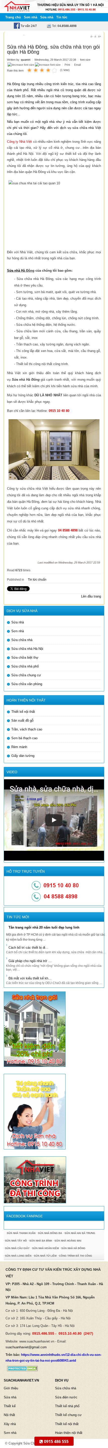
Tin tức (61, 17)
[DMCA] (21, 1368)
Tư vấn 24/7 (28, 26)
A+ (99, 37)
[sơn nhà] (35, 1111)
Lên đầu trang (91, 596)
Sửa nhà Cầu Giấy (17, 1248)
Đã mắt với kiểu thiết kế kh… (30, 978)
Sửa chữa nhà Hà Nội (27, 649)
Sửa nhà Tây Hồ (16, 1240)
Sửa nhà (46, 17)
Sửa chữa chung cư (26, 675)
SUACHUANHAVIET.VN (21, 1380)
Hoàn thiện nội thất (68, 1433)
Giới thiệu (11, 1388)
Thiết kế (10, 1406)
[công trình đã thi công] (35, 1179)
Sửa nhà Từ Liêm (45, 1255)
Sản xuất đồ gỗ (22, 720)
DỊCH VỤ (61, 1380)
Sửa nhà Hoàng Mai (68, 1240)
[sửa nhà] (35, 1029)
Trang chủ (13, 17)
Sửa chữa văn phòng (26, 684)
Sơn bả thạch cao (24, 738)
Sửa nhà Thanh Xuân (21, 1233)
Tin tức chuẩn (37, 579)
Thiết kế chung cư (68, 1415)
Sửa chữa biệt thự (24, 657)
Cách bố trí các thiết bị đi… (28, 947)
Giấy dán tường (22, 756)
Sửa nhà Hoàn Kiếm (45, 1248)
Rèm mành (19, 747)
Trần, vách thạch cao (26, 729)
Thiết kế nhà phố (67, 1406)
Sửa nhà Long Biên (18, 1255)
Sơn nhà (30, 17)
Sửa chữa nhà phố (25, 666)
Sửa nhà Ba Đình (40, 1240)
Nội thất (9, 1415)
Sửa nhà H (15, 270)
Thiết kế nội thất (23, 712)
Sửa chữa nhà (21, 640)
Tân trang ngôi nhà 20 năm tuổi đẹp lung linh (44, 927)
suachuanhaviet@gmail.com (26, 1347)
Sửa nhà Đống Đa (50, 1233)
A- (91, 37)
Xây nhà (10, 1424)
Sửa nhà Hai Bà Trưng (80, 1233)
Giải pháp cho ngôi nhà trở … (30, 961)
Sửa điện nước (66, 1397)
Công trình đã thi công (75, 1255)
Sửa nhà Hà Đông (73, 1248)
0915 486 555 (56, 1441)
